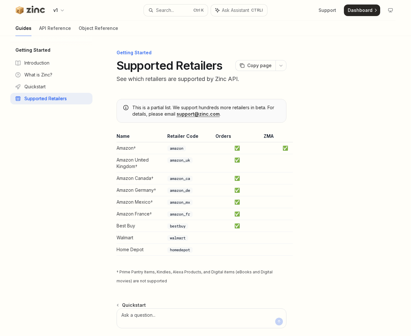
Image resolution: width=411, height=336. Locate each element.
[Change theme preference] (390, 10)
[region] (201, 194)
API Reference (55, 28)
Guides (23, 28)
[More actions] (280, 65)
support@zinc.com (198, 114)
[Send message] (279, 321)
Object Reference (98, 28)
